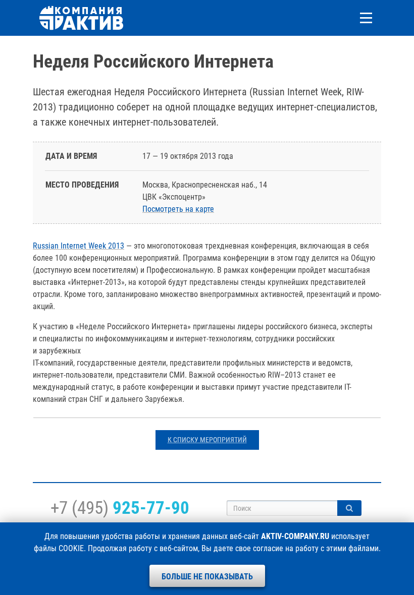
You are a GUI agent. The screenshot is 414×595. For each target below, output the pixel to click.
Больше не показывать (207, 576)
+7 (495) (119, 507)
